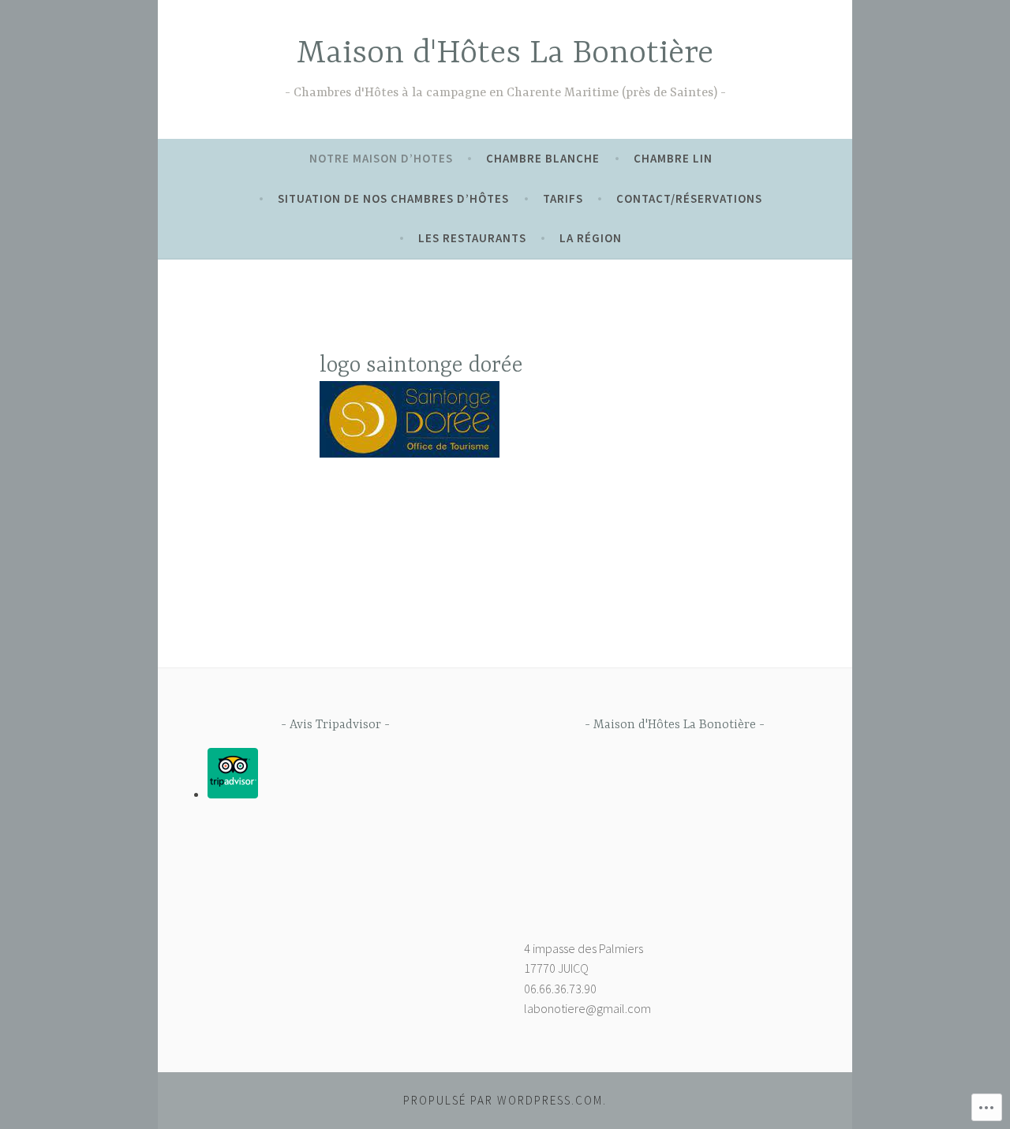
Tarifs (563, 198)
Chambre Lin (673, 158)
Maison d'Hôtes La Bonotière (505, 54)
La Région (590, 237)
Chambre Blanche (543, 158)
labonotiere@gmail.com (587, 1008)
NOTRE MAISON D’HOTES (381, 158)
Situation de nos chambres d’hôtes (393, 198)
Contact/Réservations (689, 198)
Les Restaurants (472, 237)
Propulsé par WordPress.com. (505, 1100)
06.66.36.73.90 (560, 988)
